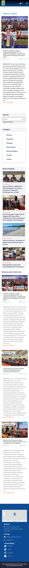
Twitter (8, 549)
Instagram (9, 552)
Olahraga (9, 143)
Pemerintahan (10, 147)
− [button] (4, 514)
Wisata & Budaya (11, 151)
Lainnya (9, 159)
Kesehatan (9, 139)
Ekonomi (9, 135)
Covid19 (9, 155)
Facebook (9, 546)
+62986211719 (9, 540)
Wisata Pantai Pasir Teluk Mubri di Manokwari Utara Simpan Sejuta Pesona (13, 242)
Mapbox (14, 521)
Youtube (9, 556)
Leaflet (4, 519)
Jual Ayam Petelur (8, 122)
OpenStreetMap (14, 519)
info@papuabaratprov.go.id (13, 536)
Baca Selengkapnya (8, 102)
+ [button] (4, 512)
